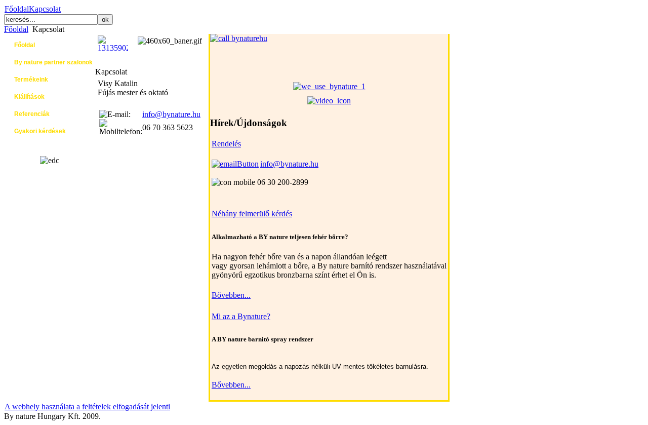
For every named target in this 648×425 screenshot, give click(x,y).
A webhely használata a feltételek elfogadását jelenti (87, 406)
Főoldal (17, 9)
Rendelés (226, 143)
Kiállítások (29, 96)
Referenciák (32, 114)
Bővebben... (231, 295)
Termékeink (31, 79)
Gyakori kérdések (40, 131)
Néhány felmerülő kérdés (252, 213)
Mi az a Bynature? (241, 316)
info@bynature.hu (171, 114)
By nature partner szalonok (53, 62)
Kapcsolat (45, 9)
